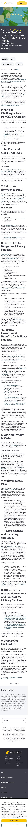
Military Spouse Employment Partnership (13, 106)
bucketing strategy (11, 231)
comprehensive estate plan (9, 502)
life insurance (15, 457)
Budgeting (5, 59)
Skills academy (18, 786)
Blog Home (4, 30)
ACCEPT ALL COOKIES (13, 820)
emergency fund (7, 200)
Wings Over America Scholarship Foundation (13, 649)
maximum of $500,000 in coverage (12, 480)
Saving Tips (19, 64)
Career (13, 59)
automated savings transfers (12, 243)
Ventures (17, 784)
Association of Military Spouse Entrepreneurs (14, 639)
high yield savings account (10, 599)
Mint (15, 329)
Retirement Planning (7, 64)
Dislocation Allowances (10, 403)
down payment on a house (18, 225)
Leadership (17, 779)
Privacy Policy (12, 817)
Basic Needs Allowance (11, 396)
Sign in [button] (3, 795)
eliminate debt (11, 199)
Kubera (18, 333)
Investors (7, 786)
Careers (7, 784)
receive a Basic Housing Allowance (12, 380)
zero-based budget (12, 265)
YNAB (20, 329)
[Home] (8, 3)
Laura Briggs (10, 43)
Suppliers (17, 781)
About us (7, 779)
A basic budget (5, 260)
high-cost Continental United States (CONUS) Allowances (14, 416)
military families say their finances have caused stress (11, 81)
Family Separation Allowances (12, 408)
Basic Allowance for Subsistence (11, 384)
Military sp (7, 141)
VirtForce (18, 637)
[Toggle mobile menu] (2, 3)
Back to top (12, 705)
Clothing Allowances (9, 400)
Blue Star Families (10, 637)
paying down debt (9, 96)
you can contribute (11, 579)
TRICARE (14, 359)
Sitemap (17, 788)
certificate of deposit (8, 602)
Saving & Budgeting (15, 30)
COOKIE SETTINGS (13, 825)
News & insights (8, 781)
